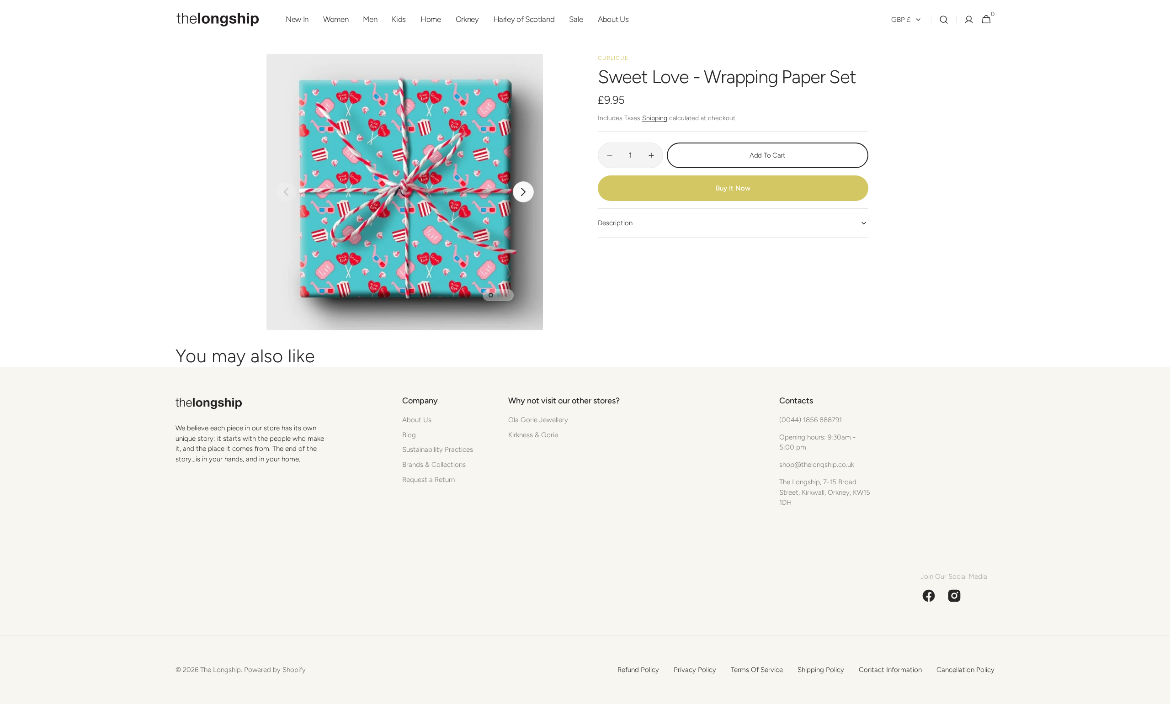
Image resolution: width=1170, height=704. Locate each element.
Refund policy (638, 670)
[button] (943, 19)
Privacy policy (695, 670)
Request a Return (428, 480)
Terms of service (757, 670)
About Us (416, 420)
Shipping (654, 118)
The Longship (220, 670)
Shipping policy (821, 670)
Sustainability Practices (437, 449)
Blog (409, 435)
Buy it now (733, 188)
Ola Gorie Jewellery (538, 420)
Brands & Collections (434, 465)
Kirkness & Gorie (533, 435)
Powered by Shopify (275, 670)
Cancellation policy (965, 670)
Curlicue (613, 58)
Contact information (890, 670)
